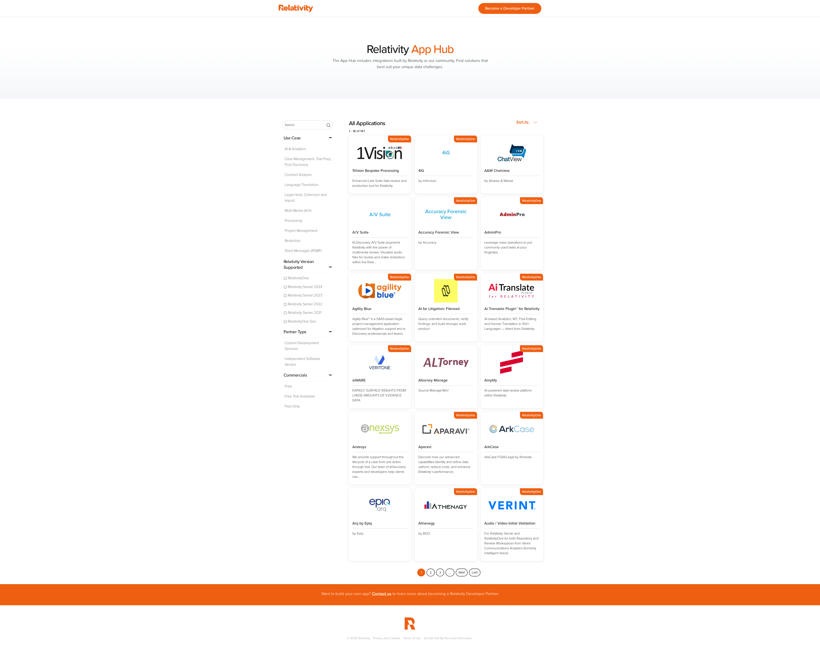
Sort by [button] (523, 122)
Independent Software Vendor (302, 361)
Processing (293, 220)
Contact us (381, 594)
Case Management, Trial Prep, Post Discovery (308, 161)
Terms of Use (412, 638)
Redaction (292, 240)
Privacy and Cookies (386, 638)
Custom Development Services (302, 345)
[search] (308, 124)
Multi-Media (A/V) (298, 210)
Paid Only (292, 406)
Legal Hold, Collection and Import (306, 197)
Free (288, 386)
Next (461, 572)
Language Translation (302, 184)
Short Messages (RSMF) (303, 250)
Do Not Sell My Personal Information (448, 638)
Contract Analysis (298, 174)
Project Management (301, 230)
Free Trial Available (300, 396)
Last (475, 572)
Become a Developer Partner (509, 8)
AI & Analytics (295, 149)
